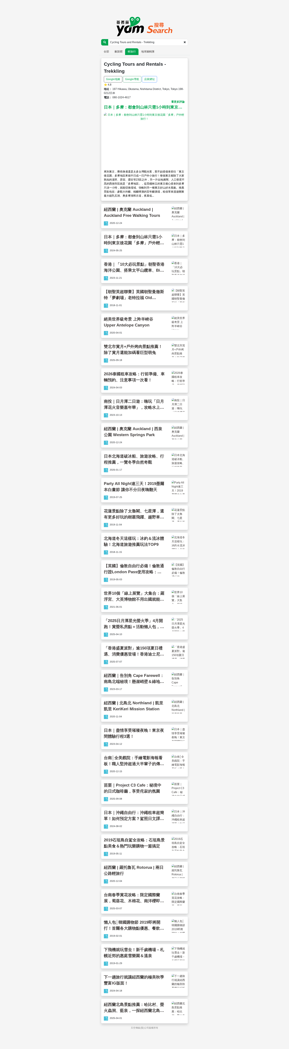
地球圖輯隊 (148, 51)
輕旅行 (132, 51)
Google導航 (132, 79)
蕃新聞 (118, 51)
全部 (106, 51)
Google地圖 (113, 79)
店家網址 (149, 79)
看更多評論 (178, 101)
